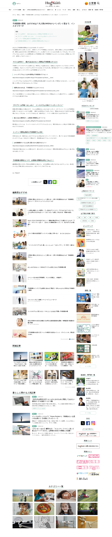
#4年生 (99, 140)
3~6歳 (96, 217)
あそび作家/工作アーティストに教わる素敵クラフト (87, 199)
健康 (74, 9)
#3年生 (93, 140)
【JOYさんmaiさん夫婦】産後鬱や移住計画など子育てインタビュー (92, 251)
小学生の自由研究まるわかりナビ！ (36, 9)
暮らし (78, 9)
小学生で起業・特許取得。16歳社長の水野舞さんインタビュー (92, 280)
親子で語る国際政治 (88, 206)
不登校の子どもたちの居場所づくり (88, 209)
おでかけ (84, 9)
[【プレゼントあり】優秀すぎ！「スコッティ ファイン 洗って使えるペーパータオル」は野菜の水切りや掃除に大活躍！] (21, 430)
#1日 (109, 140)
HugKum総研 (88, 195)
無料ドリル (50, 9)
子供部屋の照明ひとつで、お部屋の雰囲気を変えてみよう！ (33, 41)
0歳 (79, 217)
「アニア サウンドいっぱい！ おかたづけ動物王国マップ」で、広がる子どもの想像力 (88, 48)
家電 (23, 14)
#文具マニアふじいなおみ (39, 408)
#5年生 (88, 135)
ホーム (14, 14)
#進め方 (88, 140)
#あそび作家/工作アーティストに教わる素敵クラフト (98, 138)
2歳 (90, 217)
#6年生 (104, 140)
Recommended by (65, 339)
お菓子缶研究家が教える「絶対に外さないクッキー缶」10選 (92, 271)
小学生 (92, 220)
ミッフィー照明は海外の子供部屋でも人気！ (29, 38)
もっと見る (88, 366)
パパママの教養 (17, 9)
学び (10, 9)
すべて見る (88, 413)
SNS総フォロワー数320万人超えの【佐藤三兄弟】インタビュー (92, 261)
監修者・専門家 (99, 9)
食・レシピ (58, 9)
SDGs (69, 9)
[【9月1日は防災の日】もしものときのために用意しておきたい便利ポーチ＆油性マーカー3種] (21, 400)
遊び (24, 9)
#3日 (87, 143)
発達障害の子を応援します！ (88, 202)
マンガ (64, 9)
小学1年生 (84, 220)
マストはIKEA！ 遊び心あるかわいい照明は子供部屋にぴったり (35, 34)
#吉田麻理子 (94, 135)
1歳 (84, 217)
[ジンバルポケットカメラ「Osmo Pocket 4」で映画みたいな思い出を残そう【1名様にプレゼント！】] (21, 417)
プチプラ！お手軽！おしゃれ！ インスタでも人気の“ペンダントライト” (37, 36)
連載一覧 (90, 9)
